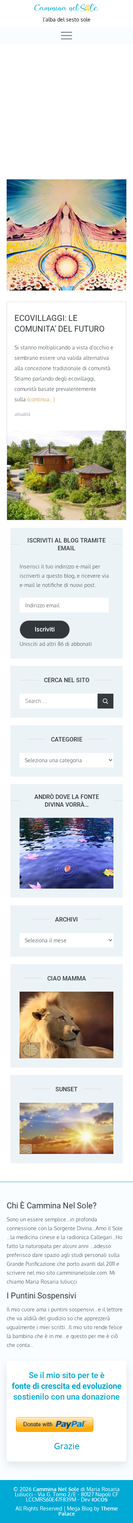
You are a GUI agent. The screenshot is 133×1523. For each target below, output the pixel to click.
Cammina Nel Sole (56, 1489)
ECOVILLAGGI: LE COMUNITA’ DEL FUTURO (59, 323)
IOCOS (100, 1499)
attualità (22, 414)
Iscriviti (45, 629)
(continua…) (41, 399)
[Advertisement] (66, 105)
